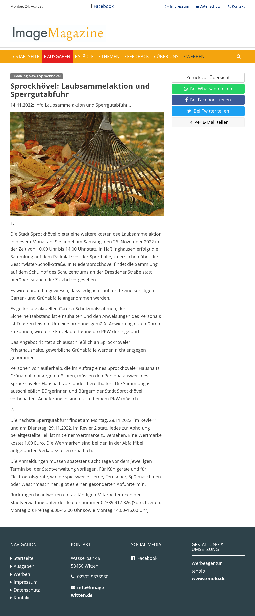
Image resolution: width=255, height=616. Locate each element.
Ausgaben (58, 56)
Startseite (26, 56)
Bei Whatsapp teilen (211, 89)
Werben (195, 56)
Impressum (179, 6)
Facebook (103, 6)
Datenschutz (210, 6)
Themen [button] (110, 56)
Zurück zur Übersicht (208, 77)
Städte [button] (85, 56)
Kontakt (238, 6)
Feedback (137, 56)
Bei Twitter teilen (211, 111)
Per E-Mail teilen (211, 122)
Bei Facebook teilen (210, 100)
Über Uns (167, 56)
